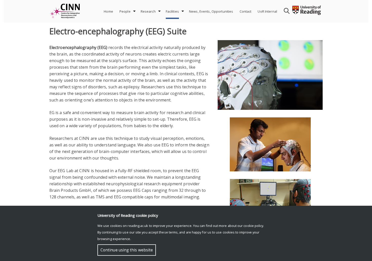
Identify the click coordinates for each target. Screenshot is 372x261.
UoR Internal (267, 11)
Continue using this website (126, 250)
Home (108, 11)
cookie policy (253, 225)
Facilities (172, 11)
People (125, 11)
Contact (246, 11)
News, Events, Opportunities (211, 11)
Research (148, 11)
